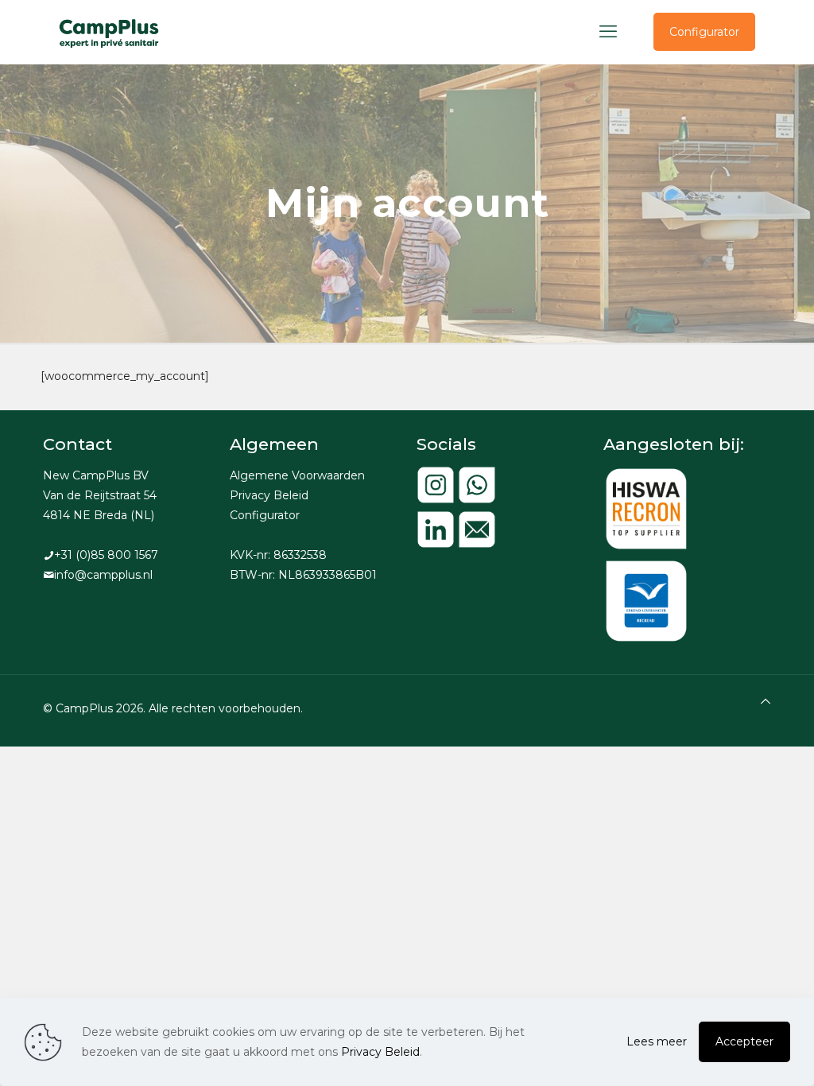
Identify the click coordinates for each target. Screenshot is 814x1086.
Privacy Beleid (269, 495)
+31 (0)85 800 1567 (106, 555)
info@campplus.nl (103, 575)
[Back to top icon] (765, 702)
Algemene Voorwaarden (297, 475)
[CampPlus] (109, 32)
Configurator (704, 32)
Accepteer (744, 1041)
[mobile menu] (608, 31)
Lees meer (656, 1041)
